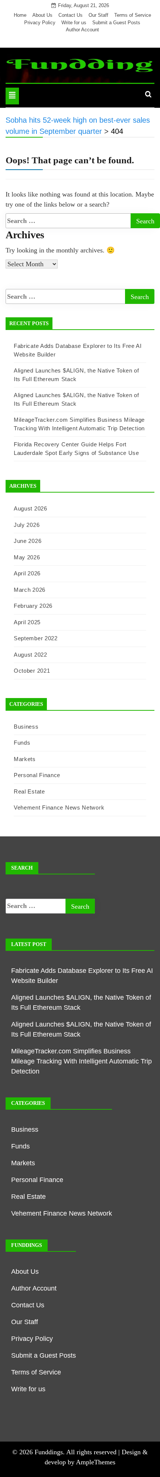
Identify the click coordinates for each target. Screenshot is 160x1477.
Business (26, 726)
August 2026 (30, 508)
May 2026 (27, 557)
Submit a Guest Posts (116, 22)
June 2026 (27, 541)
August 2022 (30, 654)
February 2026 (33, 606)
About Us (42, 15)
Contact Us (70, 15)
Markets (25, 759)
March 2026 (29, 590)
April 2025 (27, 622)
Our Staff (98, 15)
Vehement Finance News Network (59, 807)
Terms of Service (132, 15)
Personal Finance (37, 775)
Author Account (82, 29)
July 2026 (26, 525)
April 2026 (27, 573)
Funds (22, 742)
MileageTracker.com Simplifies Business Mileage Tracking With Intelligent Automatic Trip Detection (81, 1061)
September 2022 (36, 638)
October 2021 (32, 670)
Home (20, 15)
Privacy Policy (39, 22)
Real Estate (29, 791)
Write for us (73, 22)
